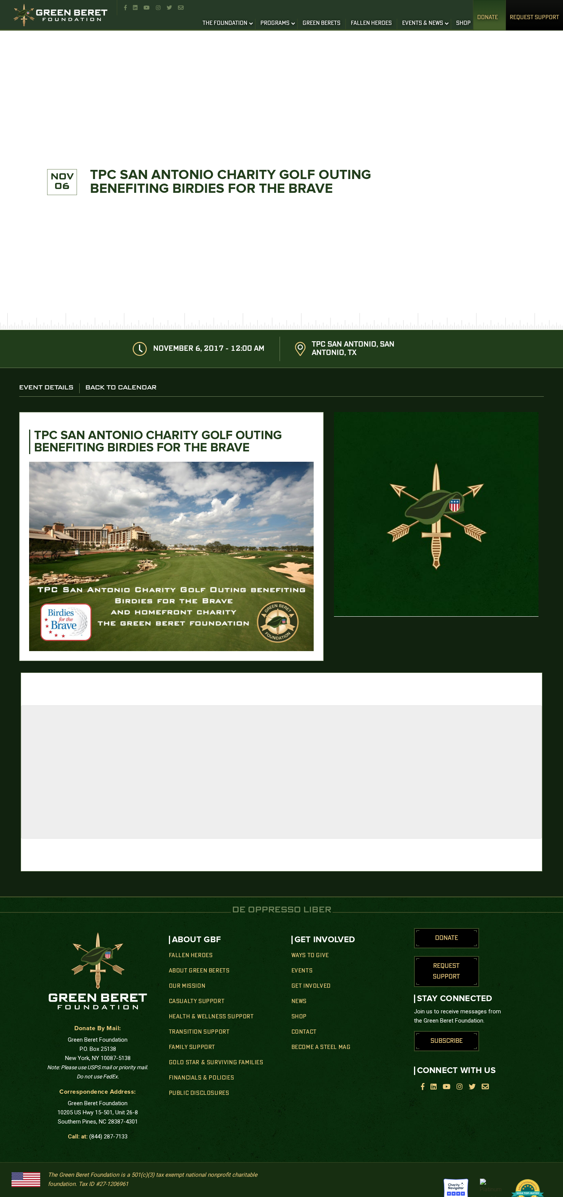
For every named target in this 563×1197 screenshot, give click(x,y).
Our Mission (187, 986)
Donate (487, 18)
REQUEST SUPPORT (534, 18)
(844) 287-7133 (108, 1136)
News (299, 1001)
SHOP (463, 23)
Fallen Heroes (191, 956)
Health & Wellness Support (211, 1017)
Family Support (192, 1047)
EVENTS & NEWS (422, 23)
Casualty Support (197, 1001)
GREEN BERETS (321, 23)
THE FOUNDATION (225, 23)
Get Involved (311, 986)
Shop (299, 1017)
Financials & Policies (201, 1078)
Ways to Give (310, 956)
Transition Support (199, 1032)
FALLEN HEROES (371, 23)
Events (302, 971)
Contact (304, 1032)
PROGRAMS (275, 23)
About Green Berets (199, 971)
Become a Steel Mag (321, 1047)
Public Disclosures (199, 1093)
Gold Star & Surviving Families (216, 1063)
